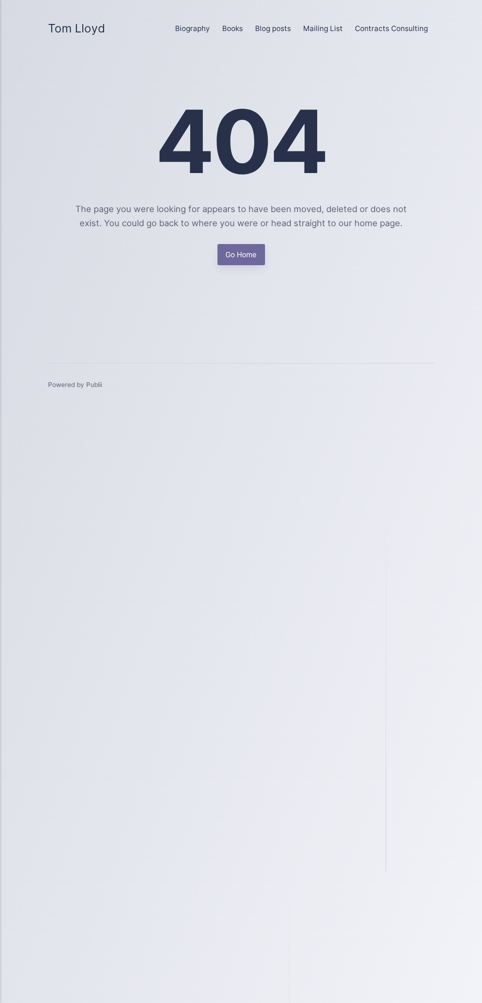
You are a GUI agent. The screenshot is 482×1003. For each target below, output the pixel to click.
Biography (192, 28)
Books (232, 28)
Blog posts (273, 28)
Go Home (241, 254)
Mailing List (323, 28)
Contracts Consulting (391, 28)
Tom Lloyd (76, 28)
